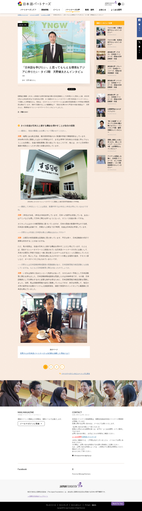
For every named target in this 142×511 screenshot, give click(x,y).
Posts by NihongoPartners (81, 474)
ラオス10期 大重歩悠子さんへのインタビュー (115, 30)
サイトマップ (63, 505)
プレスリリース (51, 505)
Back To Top (118, 503)
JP (119, 4)
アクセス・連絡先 (90, 505)
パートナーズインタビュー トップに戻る (76, 373)
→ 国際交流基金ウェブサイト (38, 496)
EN (123, 4)
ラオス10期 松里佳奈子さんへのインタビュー (115, 42)
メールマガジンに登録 (30, 423)
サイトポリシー (76, 505)
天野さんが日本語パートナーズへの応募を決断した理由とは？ (45, 353)
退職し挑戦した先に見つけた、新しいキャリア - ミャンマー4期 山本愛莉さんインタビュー (115, 144)
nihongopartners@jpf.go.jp (82, 455)
